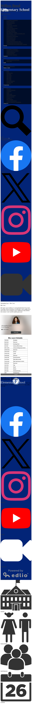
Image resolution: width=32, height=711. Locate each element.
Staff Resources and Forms (13, 60)
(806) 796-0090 (21, 384)
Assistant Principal (11, 90)
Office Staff (9, 94)
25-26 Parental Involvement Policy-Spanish (17, 44)
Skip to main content (5, 1)
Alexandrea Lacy (5, 303)
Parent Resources (11, 23)
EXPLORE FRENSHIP (6, 139)
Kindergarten (10, 73)
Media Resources (11, 66)
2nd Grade (9, 75)
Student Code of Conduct (13, 50)
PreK (8, 71)
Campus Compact (11, 40)
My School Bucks (11, 29)
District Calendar (11, 21)
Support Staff (10, 82)
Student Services (10, 53)
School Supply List (11, 37)
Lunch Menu (10, 27)
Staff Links (9, 61)
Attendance (9, 24)
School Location (10, 96)
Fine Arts (9, 83)
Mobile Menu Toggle (6, 13)
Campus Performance (12, 100)
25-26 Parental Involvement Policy (15, 43)
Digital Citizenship (11, 31)
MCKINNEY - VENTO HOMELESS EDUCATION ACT (16, 34)
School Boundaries (11, 39)
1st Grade (9, 74)
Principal (9, 88)
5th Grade (9, 79)
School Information (11, 95)
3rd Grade (9, 77)
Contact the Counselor (12, 25)
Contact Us (9, 98)
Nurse (8, 92)
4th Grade (9, 78)
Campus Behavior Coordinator (14, 102)
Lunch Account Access (12, 28)
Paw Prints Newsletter (12, 32)
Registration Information (12, 36)
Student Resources (11, 52)
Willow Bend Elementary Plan (14, 41)
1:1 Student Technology (12, 20)
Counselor (9, 91)
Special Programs (11, 81)
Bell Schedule (10, 99)
